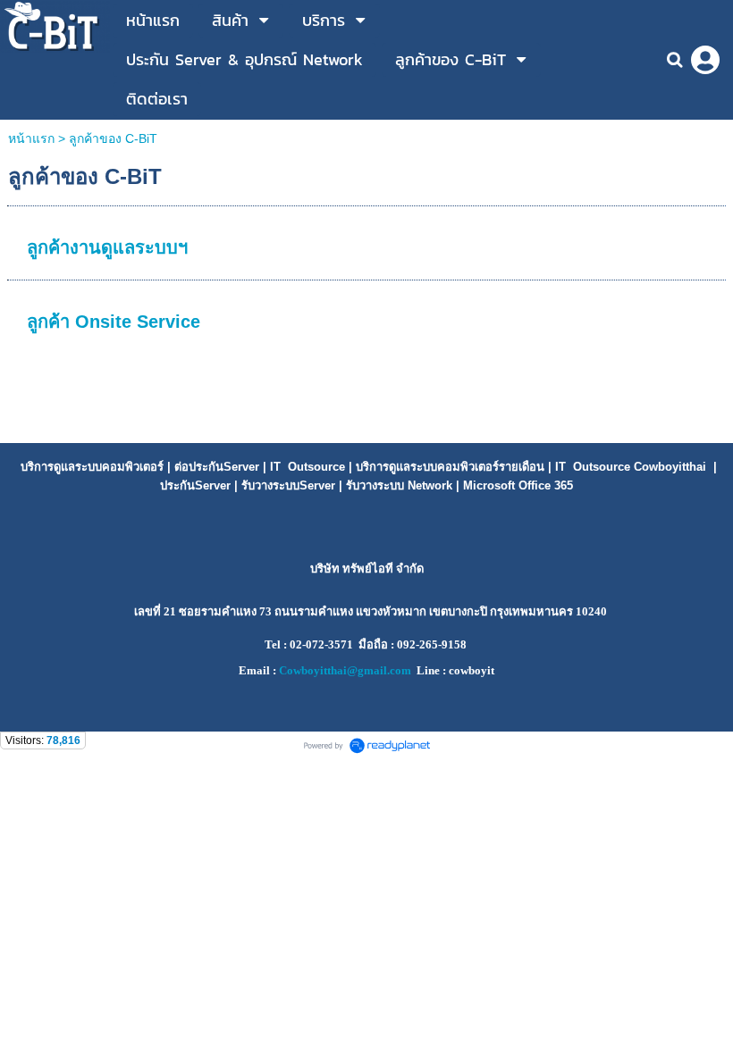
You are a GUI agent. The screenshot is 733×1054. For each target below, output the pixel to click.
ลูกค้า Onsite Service (113, 321)
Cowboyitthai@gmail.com (345, 670)
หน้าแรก (31, 138)
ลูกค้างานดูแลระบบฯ (107, 247)
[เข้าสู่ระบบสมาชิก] (705, 60)
